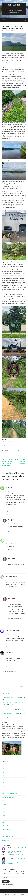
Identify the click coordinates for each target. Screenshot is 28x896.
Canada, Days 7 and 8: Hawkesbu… (17, 848)
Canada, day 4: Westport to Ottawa (10, 713)
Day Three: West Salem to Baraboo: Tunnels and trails (20, 461)
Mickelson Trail (5, 818)
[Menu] (4, 20)
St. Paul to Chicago (6, 825)
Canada (4, 804)
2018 (3, 765)
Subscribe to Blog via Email (9, 869)
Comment (21, 686)
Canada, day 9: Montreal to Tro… (15, 852)
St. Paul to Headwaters (7, 829)
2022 (3, 779)
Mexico (3, 815)
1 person (11, 549)
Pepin (3, 822)
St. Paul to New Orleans (7, 833)
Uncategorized (22, 450)
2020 (3, 772)
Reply (6, 514)
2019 (3, 768)
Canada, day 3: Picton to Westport (10, 717)
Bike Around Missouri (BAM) (8, 797)
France (3, 811)
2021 (6, 450)
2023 (3, 782)
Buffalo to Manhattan (7, 800)
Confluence (14, 5)
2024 (3, 786)
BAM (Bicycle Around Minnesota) (10, 793)
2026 (3, 790)
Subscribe (5, 881)
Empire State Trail (6, 808)
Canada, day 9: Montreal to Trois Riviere (11, 697)
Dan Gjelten (12, 30)
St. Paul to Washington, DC (13, 450)
